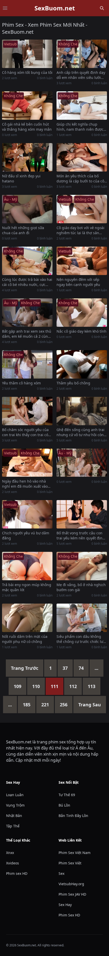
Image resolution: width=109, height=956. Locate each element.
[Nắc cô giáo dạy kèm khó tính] (82, 312)
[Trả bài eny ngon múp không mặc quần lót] (27, 566)
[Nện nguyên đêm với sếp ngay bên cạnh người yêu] (82, 261)
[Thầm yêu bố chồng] (82, 364)
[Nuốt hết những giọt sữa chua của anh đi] (27, 209)
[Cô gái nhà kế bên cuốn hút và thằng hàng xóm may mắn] (27, 105)
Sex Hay (65, 904)
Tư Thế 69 (67, 794)
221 (45, 705)
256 (63, 705)
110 (36, 686)
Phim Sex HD (69, 915)
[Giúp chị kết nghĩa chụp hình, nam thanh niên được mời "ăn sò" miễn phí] (82, 105)
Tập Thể (13, 826)
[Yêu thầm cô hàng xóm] (27, 364)
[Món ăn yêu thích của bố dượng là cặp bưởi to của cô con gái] (82, 157)
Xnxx (10, 852)
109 (17, 686)
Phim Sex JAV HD (72, 894)
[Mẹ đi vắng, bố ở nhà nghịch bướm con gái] (82, 566)
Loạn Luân (15, 794)
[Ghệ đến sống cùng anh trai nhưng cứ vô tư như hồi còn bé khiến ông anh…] (82, 411)
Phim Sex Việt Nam (74, 852)
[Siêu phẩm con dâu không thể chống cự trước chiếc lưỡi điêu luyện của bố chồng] (82, 618)
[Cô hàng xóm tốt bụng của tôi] (27, 54)
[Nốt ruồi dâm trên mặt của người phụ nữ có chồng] (27, 618)
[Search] (102, 8)
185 (26, 705)
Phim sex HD (16, 873)
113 (91, 686)
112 (73, 686)
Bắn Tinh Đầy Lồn (73, 815)
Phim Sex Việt (70, 863)
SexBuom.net (54, 8)
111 (54, 686)
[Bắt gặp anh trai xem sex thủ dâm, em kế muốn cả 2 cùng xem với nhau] (27, 312)
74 (81, 668)
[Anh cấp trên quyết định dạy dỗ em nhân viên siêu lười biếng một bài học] (82, 54)
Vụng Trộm (15, 805)
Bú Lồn (64, 805)
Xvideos (12, 863)
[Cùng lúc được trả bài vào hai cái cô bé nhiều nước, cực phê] (27, 261)
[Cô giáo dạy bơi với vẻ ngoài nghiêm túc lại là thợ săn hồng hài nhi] (82, 209)
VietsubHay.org (71, 883)
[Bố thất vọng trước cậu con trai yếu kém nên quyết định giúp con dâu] (82, 514)
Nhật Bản (14, 815)
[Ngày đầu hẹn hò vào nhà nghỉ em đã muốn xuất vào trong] (27, 463)
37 (65, 668)
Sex (61, 873)
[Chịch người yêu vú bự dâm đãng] (27, 514)
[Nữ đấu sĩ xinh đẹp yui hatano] (27, 157)
